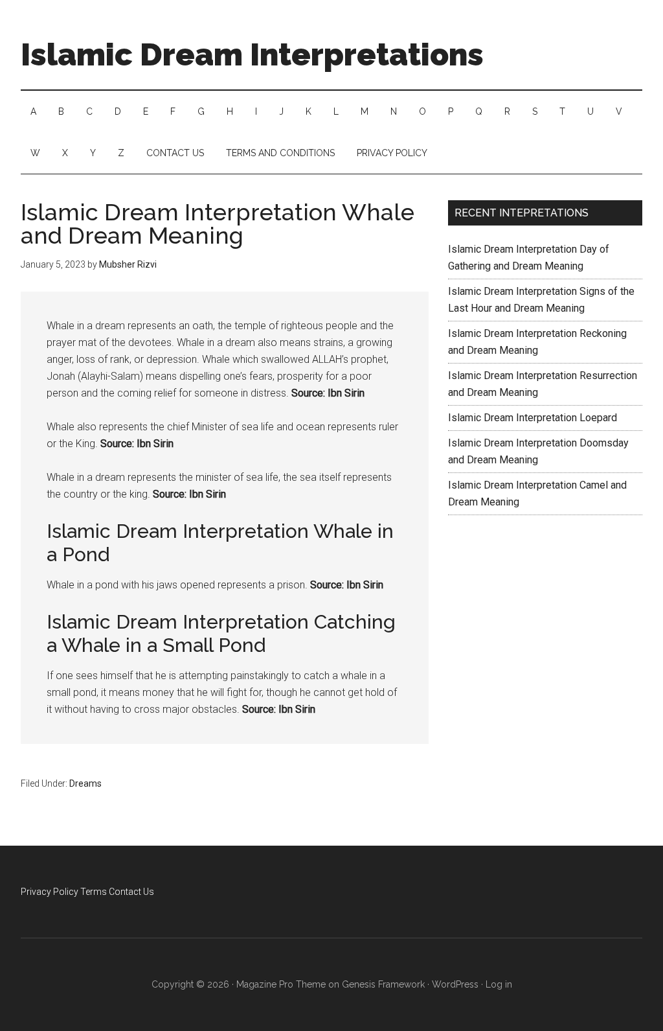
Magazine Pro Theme (281, 984)
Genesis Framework (383, 984)
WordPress (455, 984)
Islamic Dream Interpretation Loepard (532, 417)
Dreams (85, 783)
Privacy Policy (49, 891)
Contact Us (131, 891)
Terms (93, 891)
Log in (499, 984)
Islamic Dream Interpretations (252, 54)
